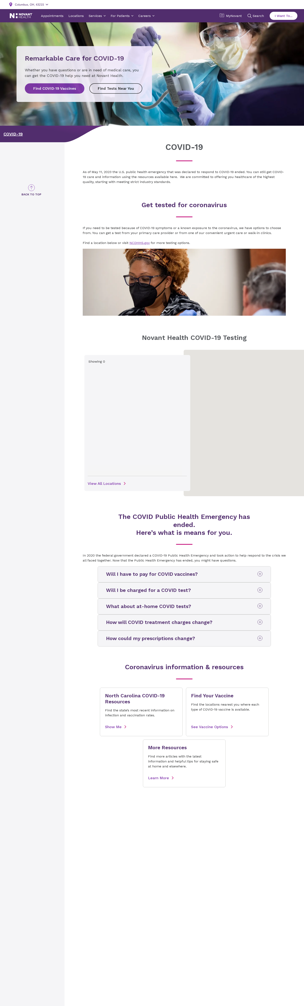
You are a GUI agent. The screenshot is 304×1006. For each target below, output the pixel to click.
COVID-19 (13, 133)
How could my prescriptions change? (150, 638)
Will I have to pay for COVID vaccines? (152, 574)
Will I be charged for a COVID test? (148, 590)
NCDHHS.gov (139, 243)
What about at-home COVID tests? (148, 606)
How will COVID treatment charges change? (159, 622)
